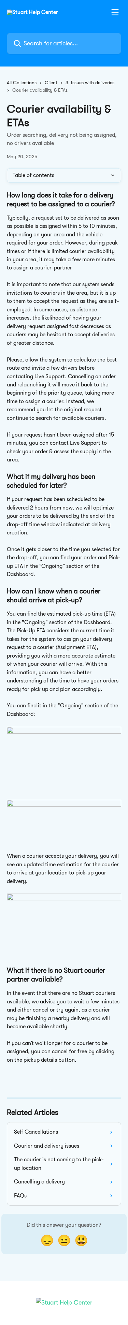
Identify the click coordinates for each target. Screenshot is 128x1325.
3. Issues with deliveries (90, 82)
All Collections (22, 82)
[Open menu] (115, 12)
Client (51, 82)
